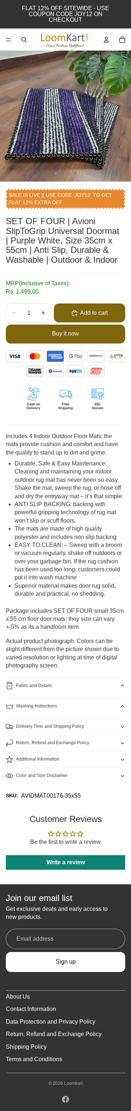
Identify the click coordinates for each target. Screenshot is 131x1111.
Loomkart (73, 1083)
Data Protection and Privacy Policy (50, 1022)
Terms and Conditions (34, 1059)
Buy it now (65, 333)
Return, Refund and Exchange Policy (52, 742)
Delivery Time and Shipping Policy (50, 726)
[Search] (24, 40)
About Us (18, 996)
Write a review (66, 862)
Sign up (66, 962)
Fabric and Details (34, 685)
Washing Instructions (36, 706)
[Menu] (8, 39)
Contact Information (31, 1009)
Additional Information (37, 759)
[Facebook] (65, 1099)
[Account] (106, 40)
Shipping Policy (26, 1047)
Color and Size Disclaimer (42, 775)
